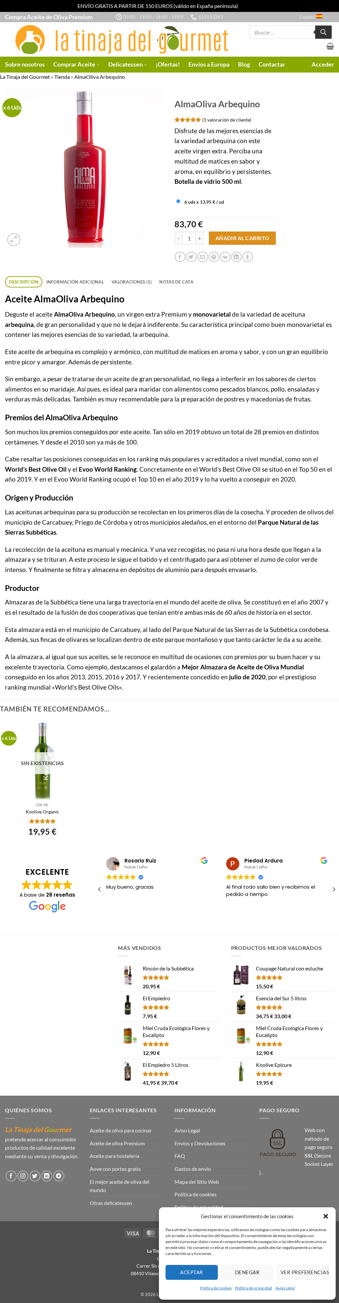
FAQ (179, 1156)
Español (307, 17)
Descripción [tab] (24, 282)
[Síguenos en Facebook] (11, 1176)
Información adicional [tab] (75, 282)
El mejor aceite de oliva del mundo (119, 1185)
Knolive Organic (42, 811)
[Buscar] (323, 32)
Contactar (272, 64)
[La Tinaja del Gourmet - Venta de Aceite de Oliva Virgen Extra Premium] (118, 39)
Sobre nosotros (25, 64)
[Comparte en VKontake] (225, 257)
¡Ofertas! (168, 64)
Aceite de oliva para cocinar (121, 1130)
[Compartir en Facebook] (180, 257)
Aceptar (191, 1272)
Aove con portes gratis (115, 1169)
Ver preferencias (304, 1272)
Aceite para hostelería (114, 1156)
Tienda (62, 77)
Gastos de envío (192, 1169)
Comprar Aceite (74, 64)
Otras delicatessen (111, 1203)
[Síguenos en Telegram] (58, 1176)
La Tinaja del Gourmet (25, 77)
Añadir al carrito (242, 238)
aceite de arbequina (45, 351)
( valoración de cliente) (226, 119)
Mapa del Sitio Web (196, 1181)
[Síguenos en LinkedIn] (46, 1176)
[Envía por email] (202, 257)
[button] (325, 1216)
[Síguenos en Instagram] (23, 1176)
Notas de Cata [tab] (176, 282)
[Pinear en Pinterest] (214, 257)
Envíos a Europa (208, 64)
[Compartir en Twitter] (191, 257)
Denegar (247, 1272)
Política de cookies (216, 1287)
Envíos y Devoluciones (199, 1143)
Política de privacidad (253, 1287)
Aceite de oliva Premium (117, 1143)
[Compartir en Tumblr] (247, 257)
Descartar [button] (250, 6)
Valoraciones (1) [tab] (132, 282)
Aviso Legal (285, 1287)
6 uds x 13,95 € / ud (204, 202)
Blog (244, 64)
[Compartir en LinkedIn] (236, 257)
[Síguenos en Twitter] (34, 1176)
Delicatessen (125, 64)
